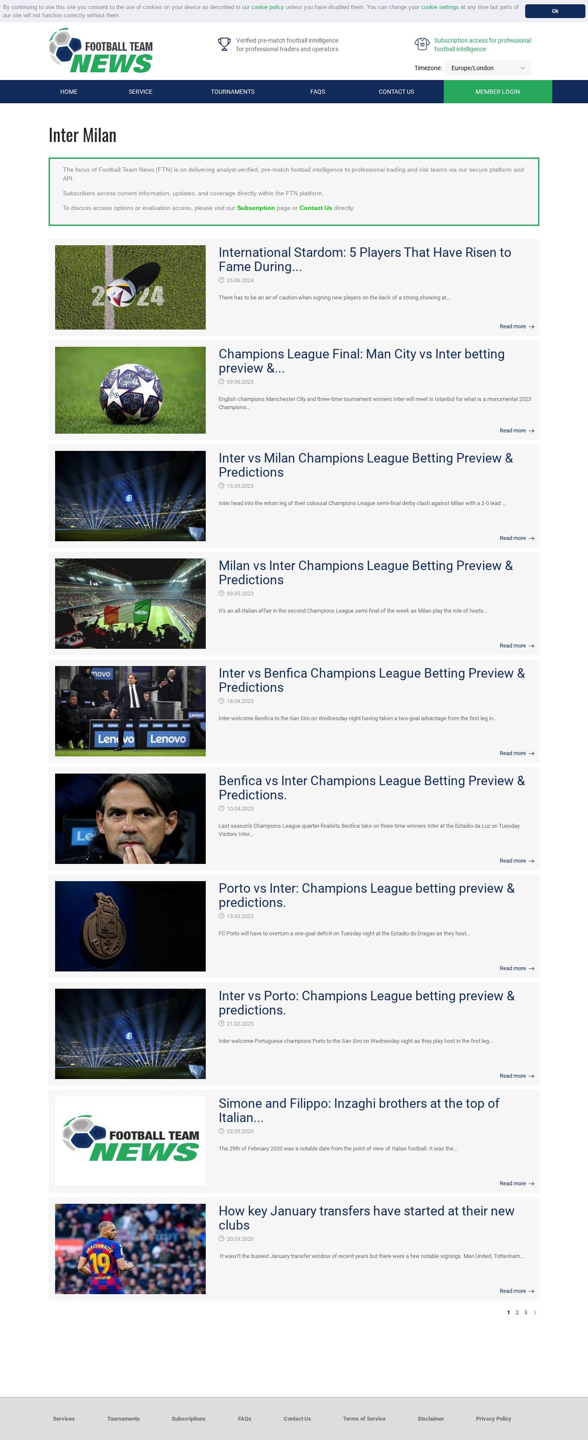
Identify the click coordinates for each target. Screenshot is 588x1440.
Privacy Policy (493, 1418)
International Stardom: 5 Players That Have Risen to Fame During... (365, 259)
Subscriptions (189, 1418)
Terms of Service (364, 1418)
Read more (513, 326)
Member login (498, 91)
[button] (123, 16)
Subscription (256, 207)
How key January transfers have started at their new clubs (367, 1218)
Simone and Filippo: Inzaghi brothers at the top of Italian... (359, 1110)
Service (140, 91)
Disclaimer (431, 1418)
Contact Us (316, 207)
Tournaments (232, 91)
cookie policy (267, 7)
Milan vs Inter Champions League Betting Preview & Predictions (366, 572)
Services (64, 1418)
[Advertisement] (294, 1349)
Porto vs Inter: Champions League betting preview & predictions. (367, 895)
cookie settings (440, 7)
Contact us (396, 91)
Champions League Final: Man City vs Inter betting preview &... (362, 361)
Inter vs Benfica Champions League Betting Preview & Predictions (372, 680)
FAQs (317, 91)
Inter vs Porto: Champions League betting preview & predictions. (367, 1003)
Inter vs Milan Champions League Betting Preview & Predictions (366, 465)
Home (68, 91)
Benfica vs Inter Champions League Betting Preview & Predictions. (372, 787)
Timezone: (428, 68)
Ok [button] (555, 11)
